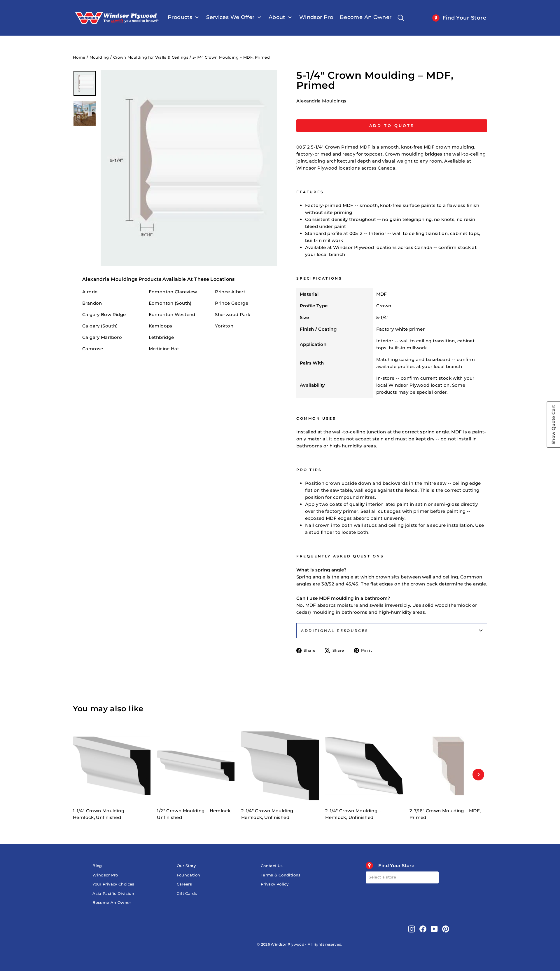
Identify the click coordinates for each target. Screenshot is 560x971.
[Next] (478, 774)
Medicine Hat (164, 348)
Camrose (92, 348)
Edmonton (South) (170, 303)
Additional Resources (334, 630)
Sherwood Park (232, 314)
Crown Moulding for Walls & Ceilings (150, 57)
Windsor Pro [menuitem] (316, 17)
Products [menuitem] (180, 17)
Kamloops (160, 326)
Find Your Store (464, 18)
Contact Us (272, 866)
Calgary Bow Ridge (104, 314)
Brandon (92, 303)
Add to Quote (391, 125)
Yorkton (224, 326)
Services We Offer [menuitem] (230, 17)
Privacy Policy (274, 884)
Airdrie (90, 291)
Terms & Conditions (281, 875)
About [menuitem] (277, 17)
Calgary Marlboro (102, 337)
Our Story (186, 866)
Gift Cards (187, 893)
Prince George (231, 303)
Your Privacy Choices (113, 884)
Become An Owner (111, 902)
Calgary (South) (100, 326)
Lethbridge (161, 337)
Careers (184, 884)
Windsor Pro (105, 875)
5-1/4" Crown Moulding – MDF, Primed (231, 57)
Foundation (188, 875)
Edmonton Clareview (173, 291)
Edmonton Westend (172, 314)
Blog (97, 866)
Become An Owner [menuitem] (366, 17)
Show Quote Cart (553, 424)
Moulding (99, 57)
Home (79, 57)
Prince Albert (230, 291)
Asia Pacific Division (113, 893)
